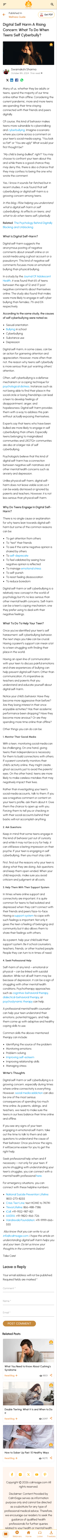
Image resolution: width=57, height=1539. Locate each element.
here (39, 1176)
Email (6, 1312)
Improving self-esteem (20, 1057)
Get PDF (48, 14)
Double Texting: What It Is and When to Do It (28, 1411)
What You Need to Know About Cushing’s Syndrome (28, 1368)
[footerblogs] (5, 1534)
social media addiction (29, 1093)
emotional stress (31, 568)
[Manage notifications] (49, 1532)
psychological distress (16, 386)
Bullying (10, 329)
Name (7, 1300)
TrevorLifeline (14, 1207)
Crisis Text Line (15, 1203)
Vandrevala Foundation (20, 1220)
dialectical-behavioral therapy (21, 997)
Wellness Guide (17, 16)
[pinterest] (45, 1474)
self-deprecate (19, 555)
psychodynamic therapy (18, 1001)
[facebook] (12, 1474)
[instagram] (20, 1474)
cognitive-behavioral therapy (30, 993)
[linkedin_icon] (11, 81)
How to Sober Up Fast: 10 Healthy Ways (27, 1452)
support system (24, 915)
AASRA (10, 1216)
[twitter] (28, 1474)
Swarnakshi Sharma (23, 69)
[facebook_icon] (16, 81)
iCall (8, 1211)
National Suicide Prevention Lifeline (27, 1194)
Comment (9, 1288)
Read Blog (11, 1375)
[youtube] (37, 1474)
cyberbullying (16, 130)
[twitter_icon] (7, 81)
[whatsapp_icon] (21, 81)
